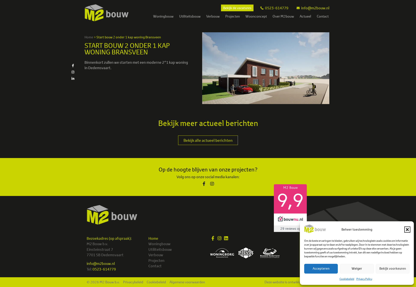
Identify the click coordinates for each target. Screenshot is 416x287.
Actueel (305, 16)
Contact (323, 16)
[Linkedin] (226, 238)
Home (88, 37)
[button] (407, 229)
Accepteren (321, 268)
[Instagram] (73, 72)
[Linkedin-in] (73, 78)
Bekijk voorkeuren (392, 268)
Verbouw (213, 16)
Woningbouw (163, 16)
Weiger (357, 268)
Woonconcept (256, 16)
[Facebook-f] (73, 65)
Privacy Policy (364, 278)
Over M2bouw (283, 16)
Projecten (232, 16)
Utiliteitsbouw (190, 16)
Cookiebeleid (347, 278)
